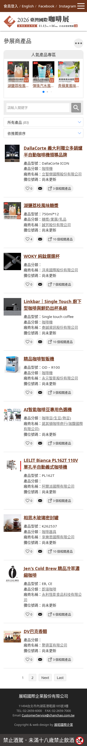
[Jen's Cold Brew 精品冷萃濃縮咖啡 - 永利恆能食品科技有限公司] (12, 574)
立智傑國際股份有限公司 (62, 174)
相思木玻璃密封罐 (41, 518)
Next (45, 677)
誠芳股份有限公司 (56, 224)
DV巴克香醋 (35, 631)
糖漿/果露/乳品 (54, 219)
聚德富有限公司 (54, 645)
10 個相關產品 (63, 239)
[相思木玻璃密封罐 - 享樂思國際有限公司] (12, 523)
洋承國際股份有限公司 (60, 269)
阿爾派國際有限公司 (58, 486)
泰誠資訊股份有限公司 (60, 327)
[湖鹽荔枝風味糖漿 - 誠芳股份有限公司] (12, 211)
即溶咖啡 (49, 589)
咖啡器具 (49, 531)
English (28, 6)
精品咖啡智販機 (39, 359)
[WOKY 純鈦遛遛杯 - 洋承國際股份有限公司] (12, 261)
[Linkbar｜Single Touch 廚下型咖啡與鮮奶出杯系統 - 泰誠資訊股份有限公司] (12, 307)
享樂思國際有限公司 (58, 537)
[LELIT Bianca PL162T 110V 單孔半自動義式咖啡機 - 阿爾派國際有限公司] (12, 465)
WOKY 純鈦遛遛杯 (42, 256)
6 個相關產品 (62, 614)
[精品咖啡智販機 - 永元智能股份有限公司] (12, 364)
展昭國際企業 (63, 724)
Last (60, 677)
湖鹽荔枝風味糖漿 (41, 205)
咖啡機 (47, 168)
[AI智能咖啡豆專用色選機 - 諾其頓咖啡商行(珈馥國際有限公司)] (12, 415)
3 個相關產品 (62, 188)
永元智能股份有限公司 (60, 378)
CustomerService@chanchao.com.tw (48, 715)
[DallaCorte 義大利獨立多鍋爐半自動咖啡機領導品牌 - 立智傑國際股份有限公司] (12, 153)
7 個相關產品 (62, 284)
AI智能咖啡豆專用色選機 (48, 409)
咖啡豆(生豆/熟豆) (56, 418)
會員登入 (11, 6)
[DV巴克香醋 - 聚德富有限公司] (12, 637)
